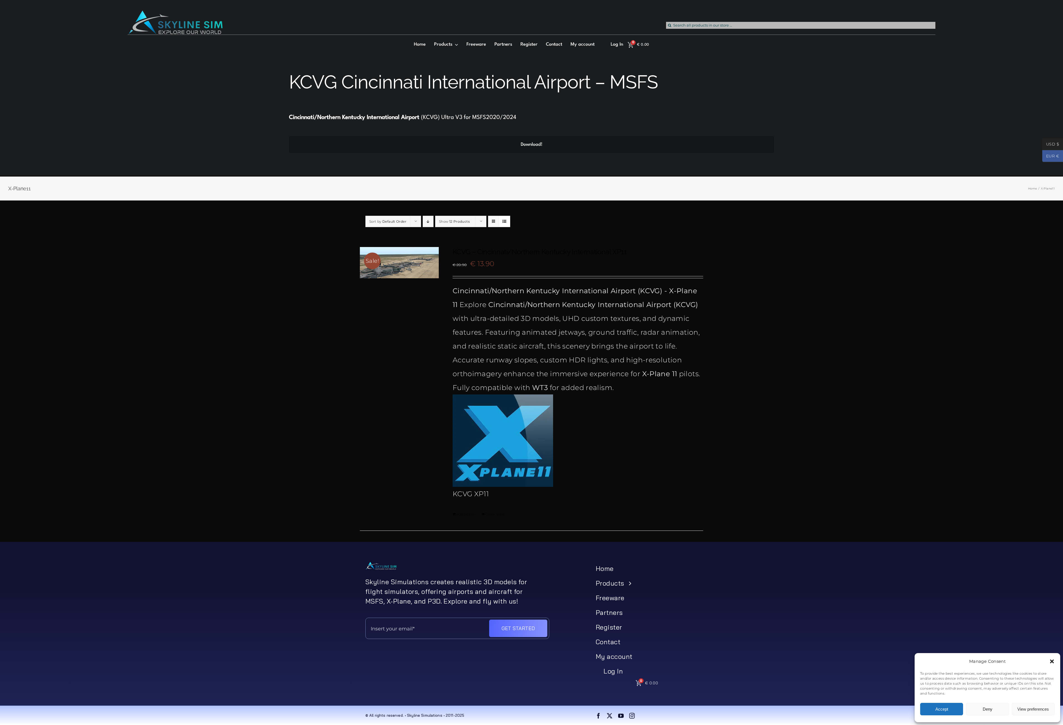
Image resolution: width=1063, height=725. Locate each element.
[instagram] (632, 716)
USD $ (1050, 145)
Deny (987, 709)
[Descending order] (428, 221)
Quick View (495, 514)
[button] (1052, 661)
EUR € (1050, 157)
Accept (941, 709)
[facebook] (598, 716)
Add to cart (466, 514)
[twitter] (609, 716)
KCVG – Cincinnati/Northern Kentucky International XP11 (540, 252)
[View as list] (504, 221)
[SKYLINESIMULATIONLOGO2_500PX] (175, 14)
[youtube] (621, 716)
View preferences (1033, 709)
